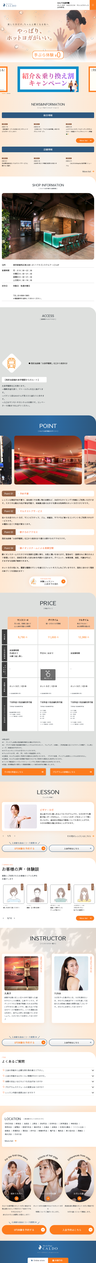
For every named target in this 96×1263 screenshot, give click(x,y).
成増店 (54, 1127)
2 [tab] (8, 93)
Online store (39, 1260)
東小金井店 (70, 1131)
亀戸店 (52, 1131)
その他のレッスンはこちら (79, 836)
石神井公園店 (65, 1127)
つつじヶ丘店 (78, 1127)
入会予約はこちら (71, 848)
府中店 (33, 1131)
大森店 (46, 1127)
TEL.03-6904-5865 (21, 295)
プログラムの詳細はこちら (64, 772)
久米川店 (18, 1134)
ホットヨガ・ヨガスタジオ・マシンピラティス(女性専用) (73, 5)
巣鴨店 (17, 1127)
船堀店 (7, 1131)
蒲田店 (25, 1131)
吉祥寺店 (53, 1123)
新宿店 (18, 1123)
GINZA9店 (9, 1123)
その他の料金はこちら (13, 772)
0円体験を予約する (24, 847)
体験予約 (58, 1260)
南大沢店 (8, 1134)
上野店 (34, 1123)
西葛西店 (16, 1131)
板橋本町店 (42, 1131)
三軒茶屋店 (63, 1123)
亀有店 (60, 1131)
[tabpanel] (48, 79)
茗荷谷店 (8, 1127)
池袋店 (26, 1123)
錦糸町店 (37, 1127)
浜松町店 (43, 1123)
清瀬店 (80, 1131)
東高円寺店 (26, 1127)
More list (84, 140)
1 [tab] (4, 93)
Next (15, 836)
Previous (3, 836)
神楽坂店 (74, 1123)
